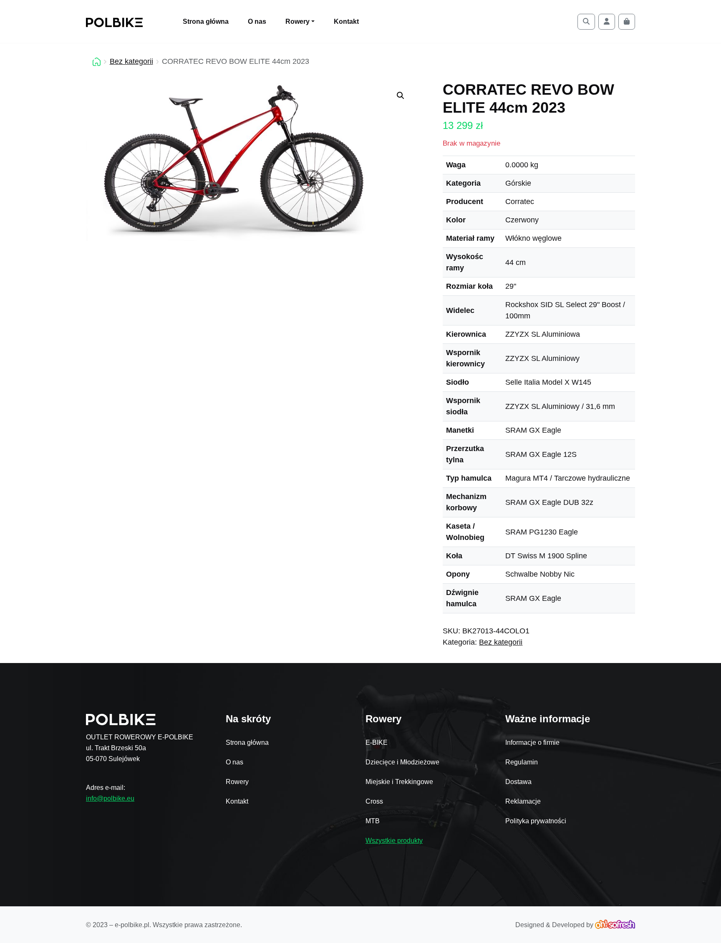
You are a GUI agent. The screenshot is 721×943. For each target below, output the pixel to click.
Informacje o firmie (532, 742)
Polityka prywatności (535, 820)
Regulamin (521, 762)
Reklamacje (523, 801)
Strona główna (206, 21)
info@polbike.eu (110, 798)
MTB (373, 820)
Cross (374, 801)
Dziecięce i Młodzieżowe (402, 762)
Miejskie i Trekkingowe (399, 781)
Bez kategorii (131, 61)
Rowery (237, 781)
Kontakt (346, 21)
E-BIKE (377, 742)
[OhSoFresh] (615, 924)
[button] (400, 95)
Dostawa (518, 781)
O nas (257, 21)
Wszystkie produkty (394, 840)
